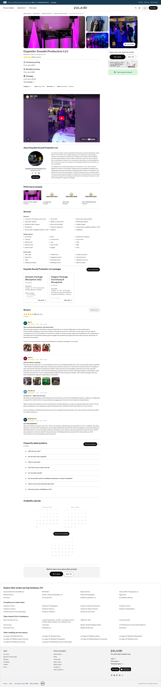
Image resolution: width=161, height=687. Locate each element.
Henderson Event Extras (87, 611)
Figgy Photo (122, 594)
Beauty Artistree (85, 592)
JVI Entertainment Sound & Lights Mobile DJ (132, 625)
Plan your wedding (8, 8)
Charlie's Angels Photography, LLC (52, 594)
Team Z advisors (58, 669)
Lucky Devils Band (124, 620)
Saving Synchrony (8, 628)
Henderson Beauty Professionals (90, 606)
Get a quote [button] (36, 177)
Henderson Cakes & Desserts (89, 609)
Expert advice (21, 8)
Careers (5, 664)
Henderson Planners (48, 609)
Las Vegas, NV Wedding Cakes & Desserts (15, 639)
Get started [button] (153, 8)
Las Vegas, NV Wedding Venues (51, 636)
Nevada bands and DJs (47, 13)
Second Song (7, 625)
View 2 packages (28, 82)
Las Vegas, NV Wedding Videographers (130, 636)
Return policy (58, 664)
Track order (57, 659)
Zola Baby (140, 2)
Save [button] (67, 574)
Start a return (57, 662)
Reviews (5, 659)
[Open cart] (139, 8)
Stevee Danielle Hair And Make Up (13, 592)
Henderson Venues (9, 606)
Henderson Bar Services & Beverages (14, 611)
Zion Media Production (126, 597)
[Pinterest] (114, 675)
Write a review (94, 310)
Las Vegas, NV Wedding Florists (128, 639)
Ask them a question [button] (90, 444)
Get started (115, 669)
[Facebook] (32, 173)
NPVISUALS (45, 592)
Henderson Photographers (50, 606)
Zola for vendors (154, 2)
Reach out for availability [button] (61, 533)
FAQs (55, 657)
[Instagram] (36, 173)
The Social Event (47, 597)
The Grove (6, 597)
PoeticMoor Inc (46, 628)
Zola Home (146, 2)
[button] (129, 44)
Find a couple (32, 8)
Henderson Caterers (9, 609)
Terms (118, 65)
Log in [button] (145, 8)
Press (5, 667)
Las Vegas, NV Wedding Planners (13, 636)
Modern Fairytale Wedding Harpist (90, 625)
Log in (112, 658)
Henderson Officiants (48, 611)
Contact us (57, 667)
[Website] (39, 173)
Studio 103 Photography (87, 594)
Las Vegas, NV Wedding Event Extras (14, 642)
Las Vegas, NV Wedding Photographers (53, 639)
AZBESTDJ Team (85, 620)
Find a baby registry (116, 663)
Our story (6, 654)
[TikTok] (122, 675)
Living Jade (45, 625)
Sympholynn (122, 628)
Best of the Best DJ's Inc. (10, 620)
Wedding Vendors (27, 13)
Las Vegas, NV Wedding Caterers (90, 636)
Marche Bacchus (8, 594)
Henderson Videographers (127, 609)
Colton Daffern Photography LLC (129, 592)
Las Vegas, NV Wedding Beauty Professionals (93, 639)
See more (41, 300)
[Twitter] (117, 675)
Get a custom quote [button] (93, 269)
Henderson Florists (124, 606)
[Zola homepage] (80, 8)
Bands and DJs (36, 13)
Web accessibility (34, 683)
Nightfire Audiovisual (86, 628)
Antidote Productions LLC (88, 597)
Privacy (5, 683)
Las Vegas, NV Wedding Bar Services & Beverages (57, 642)
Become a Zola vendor (10, 657)
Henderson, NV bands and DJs (60, 13)
